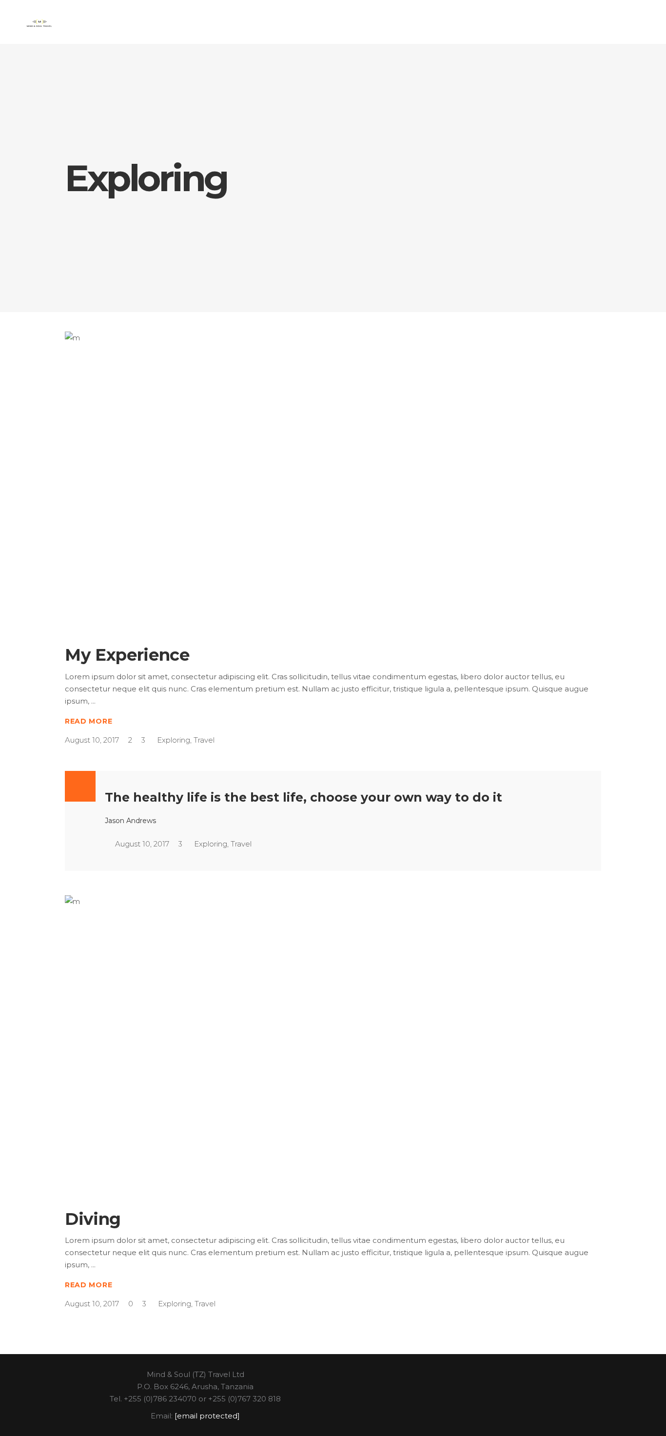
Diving (93, 1219)
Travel (204, 740)
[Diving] (333, 1043)
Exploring (173, 740)
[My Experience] (333, 480)
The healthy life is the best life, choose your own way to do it (303, 797)
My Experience (127, 655)
